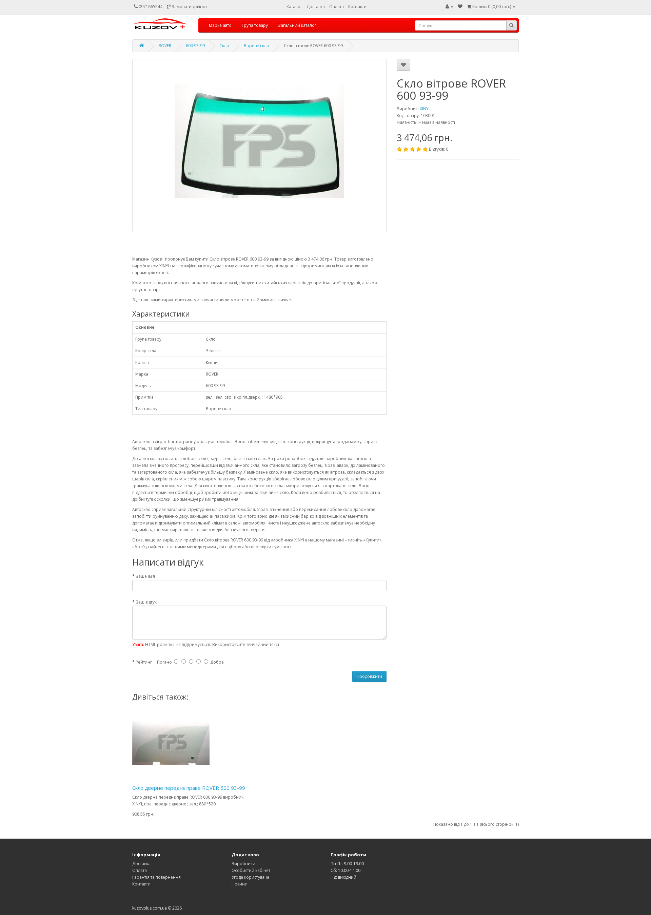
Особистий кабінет (251, 870)
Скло (224, 46)
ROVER (165, 46)
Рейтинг (144, 662)
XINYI (425, 109)
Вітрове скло (256, 46)
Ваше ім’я (145, 576)
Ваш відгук (146, 602)
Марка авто (220, 25)
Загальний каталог (297, 25)
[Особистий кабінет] (449, 6)
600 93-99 (195, 46)
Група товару (255, 25)
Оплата (336, 6)
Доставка (316, 6)
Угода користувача (250, 877)
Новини (240, 884)
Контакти (357, 6)
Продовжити (369, 676)
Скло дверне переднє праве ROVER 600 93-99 (188, 787)
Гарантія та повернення (156, 877)
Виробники (243, 863)
